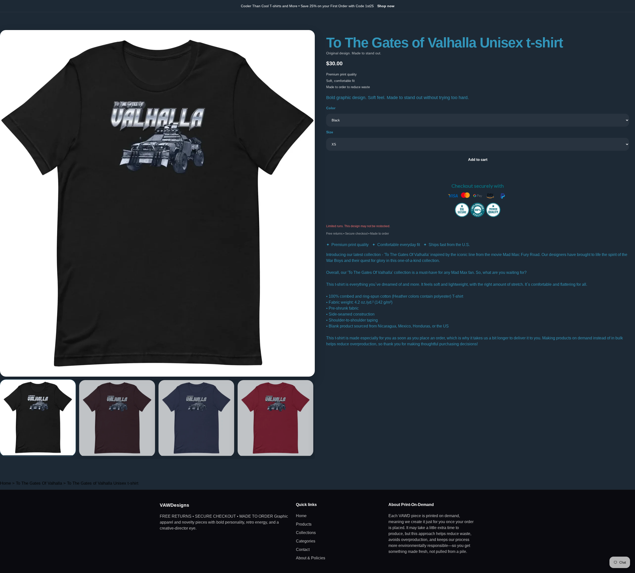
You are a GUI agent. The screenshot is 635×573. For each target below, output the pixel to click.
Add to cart (477, 159)
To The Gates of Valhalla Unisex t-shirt (102, 483)
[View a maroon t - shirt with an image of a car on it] (117, 418)
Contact (303, 549)
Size (329, 132)
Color (330, 108)
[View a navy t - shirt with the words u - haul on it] (196, 418)
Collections (306, 533)
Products (304, 524)
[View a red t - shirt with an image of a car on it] (275, 418)
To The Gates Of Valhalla (39, 483)
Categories (305, 541)
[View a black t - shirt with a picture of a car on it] (38, 418)
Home (5, 483)
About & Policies (310, 558)
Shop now (385, 6)
